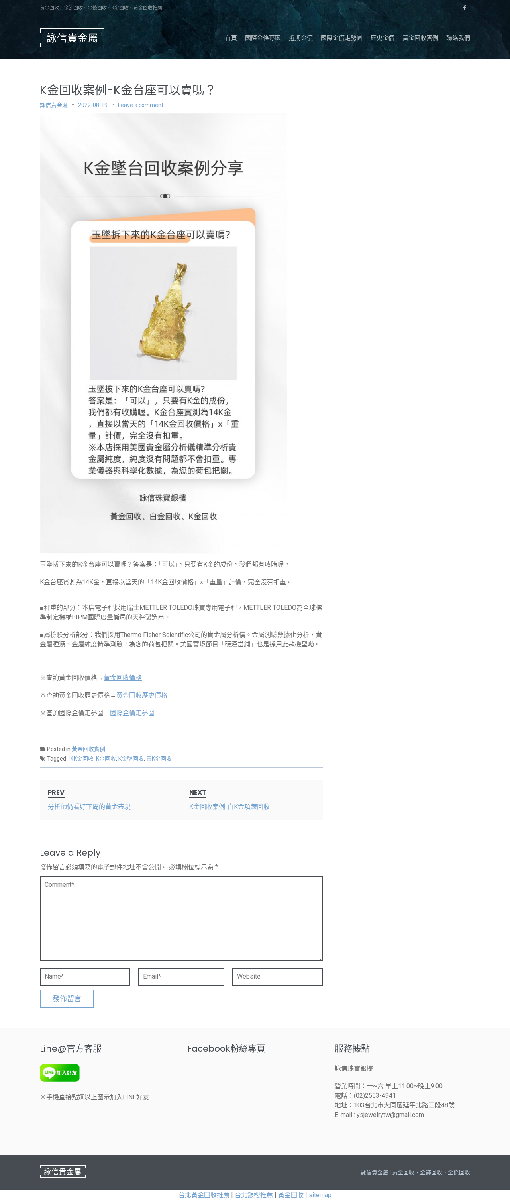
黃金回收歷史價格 (141, 695)
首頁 (231, 38)
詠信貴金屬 (72, 38)
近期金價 (301, 38)
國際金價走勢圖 (342, 38)
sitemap (320, 1195)
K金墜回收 (131, 758)
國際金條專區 (263, 38)
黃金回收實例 (420, 38)
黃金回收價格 (123, 678)
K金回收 (106, 758)
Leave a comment (140, 105)
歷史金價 (382, 38)
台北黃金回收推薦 (204, 1195)
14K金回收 (80, 758)
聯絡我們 (458, 38)
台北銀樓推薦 (254, 1195)
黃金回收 (291, 1195)
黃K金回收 (159, 758)
